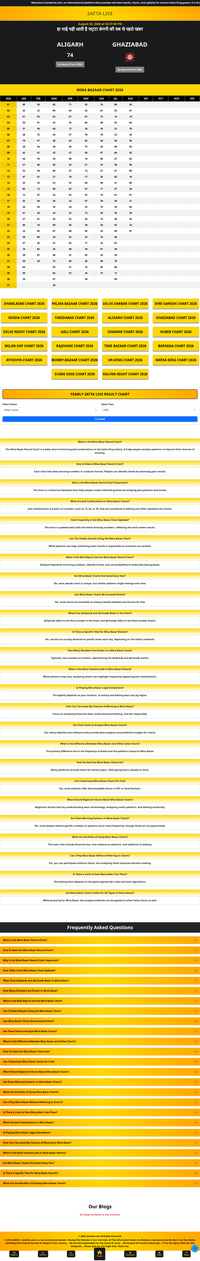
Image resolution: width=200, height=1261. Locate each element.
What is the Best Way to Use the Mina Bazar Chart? (32, 1000)
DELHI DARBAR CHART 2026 (125, 303)
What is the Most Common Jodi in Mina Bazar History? (34, 1152)
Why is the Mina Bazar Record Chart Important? (31, 960)
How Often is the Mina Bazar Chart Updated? (29, 970)
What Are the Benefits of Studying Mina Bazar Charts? (34, 1183)
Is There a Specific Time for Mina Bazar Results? (30, 1173)
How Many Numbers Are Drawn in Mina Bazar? (30, 990)
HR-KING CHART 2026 (125, 360)
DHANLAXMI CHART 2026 (24, 303)
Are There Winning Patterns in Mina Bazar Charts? (32, 1081)
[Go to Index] (195, 1248)
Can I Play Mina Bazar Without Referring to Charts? (33, 1102)
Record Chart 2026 (71, 64)
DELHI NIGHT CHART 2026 (24, 331)
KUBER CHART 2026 (176, 331)
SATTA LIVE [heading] (100, 13)
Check (101, 419)
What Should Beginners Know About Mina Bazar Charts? (36, 1071)
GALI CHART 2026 (75, 331)
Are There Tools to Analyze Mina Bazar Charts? (30, 1031)
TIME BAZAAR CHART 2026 (125, 346)
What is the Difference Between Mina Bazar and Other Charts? (39, 1041)
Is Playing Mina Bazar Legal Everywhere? (27, 1132)
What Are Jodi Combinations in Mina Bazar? (28, 1122)
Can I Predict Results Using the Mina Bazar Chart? (32, 1011)
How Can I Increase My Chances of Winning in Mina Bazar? (37, 1142)
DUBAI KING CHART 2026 (75, 374)
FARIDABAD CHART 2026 (74, 317)
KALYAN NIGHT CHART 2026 (125, 374)
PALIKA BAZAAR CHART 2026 (75, 303)
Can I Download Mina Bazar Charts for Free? (29, 1061)
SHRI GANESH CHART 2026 (176, 303)
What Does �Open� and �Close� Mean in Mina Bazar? (36, 980)
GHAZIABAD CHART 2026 (176, 317)
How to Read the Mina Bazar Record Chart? (28, 950)
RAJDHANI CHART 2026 (74, 346)
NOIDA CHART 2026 (24, 317)
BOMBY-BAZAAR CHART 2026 (75, 360)
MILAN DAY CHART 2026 (24, 346)
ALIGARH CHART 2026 (125, 317)
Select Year (107, 404)
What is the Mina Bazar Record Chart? (25, 940)
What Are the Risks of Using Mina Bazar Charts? (31, 1092)
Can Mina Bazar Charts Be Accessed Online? (28, 1021)
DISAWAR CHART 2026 (125, 331)
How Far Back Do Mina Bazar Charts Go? (26, 1051)
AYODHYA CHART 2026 (24, 360)
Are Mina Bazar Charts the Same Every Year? (29, 1163)
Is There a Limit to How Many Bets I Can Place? (30, 1112)
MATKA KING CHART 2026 (175, 360)
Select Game (9, 404)
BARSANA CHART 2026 (176, 346)
